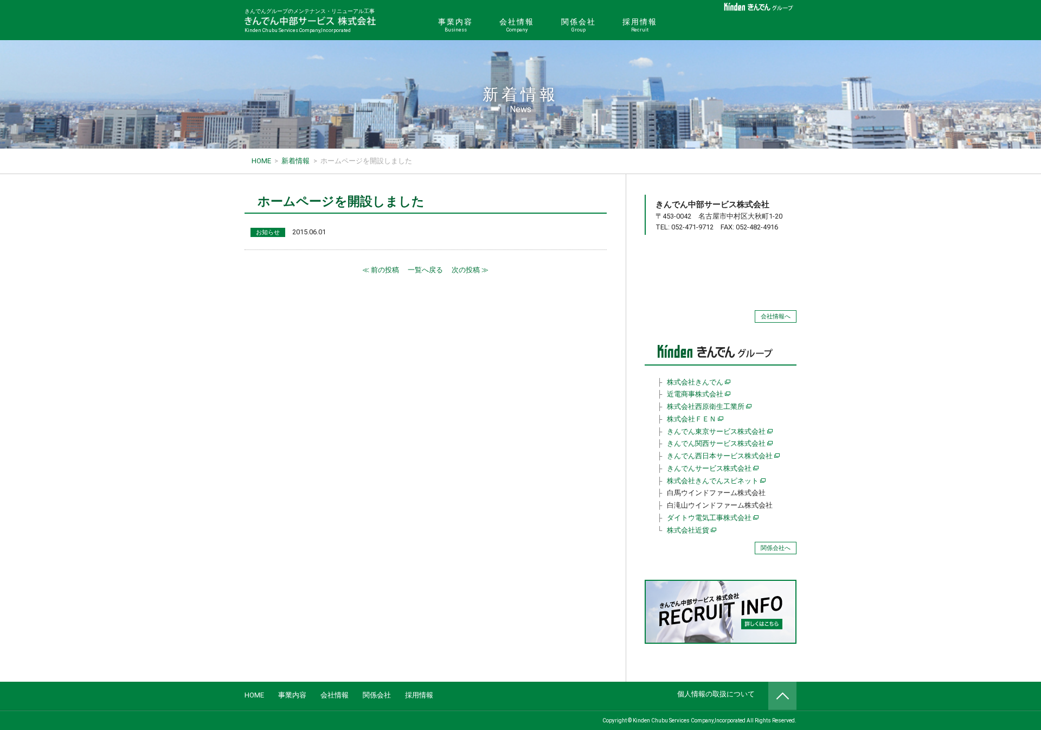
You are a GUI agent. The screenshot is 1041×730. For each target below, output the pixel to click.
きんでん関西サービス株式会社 (716, 443)
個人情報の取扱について (716, 694)
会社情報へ (776, 316)
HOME (254, 695)
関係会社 (578, 25)
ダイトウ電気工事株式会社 (709, 518)
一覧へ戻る (425, 270)
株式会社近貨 (688, 530)
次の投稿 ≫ (470, 270)
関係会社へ (776, 548)
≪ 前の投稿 (380, 270)
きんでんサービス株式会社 (709, 468)
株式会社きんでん (695, 382)
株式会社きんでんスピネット (713, 481)
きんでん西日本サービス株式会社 (720, 456)
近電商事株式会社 (695, 394)
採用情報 (639, 25)
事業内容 (455, 25)
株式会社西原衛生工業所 (705, 406)
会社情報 (516, 25)
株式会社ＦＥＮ (691, 419)
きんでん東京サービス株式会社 (716, 431)
